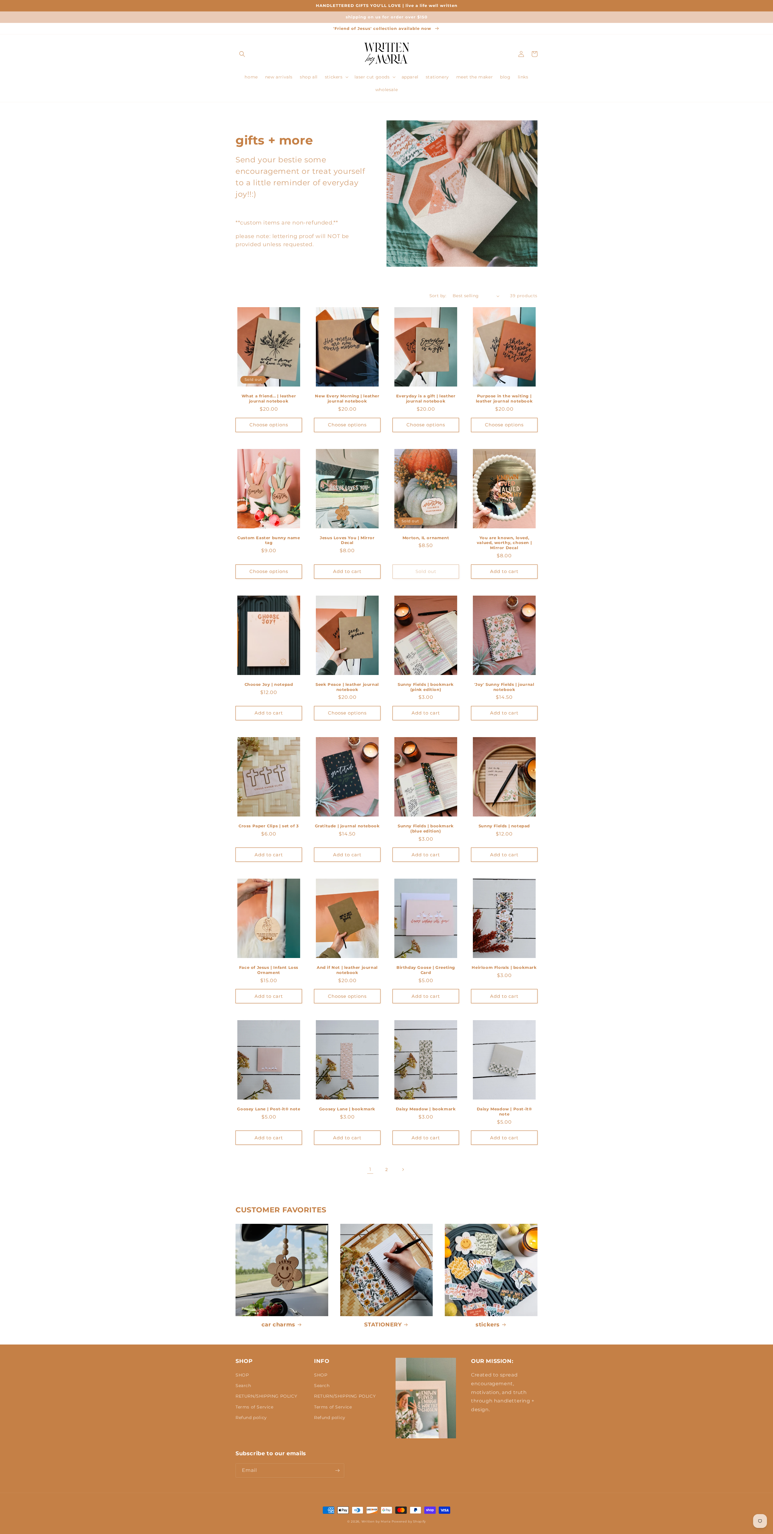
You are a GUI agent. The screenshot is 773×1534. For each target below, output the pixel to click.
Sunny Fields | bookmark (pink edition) (426, 687)
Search (243, 1385)
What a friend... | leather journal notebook (269, 398)
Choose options (268, 425)
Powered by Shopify (409, 1521)
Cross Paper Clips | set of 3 (269, 825)
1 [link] (370, 1169)
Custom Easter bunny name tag (268, 540)
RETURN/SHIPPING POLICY (266, 1396)
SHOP (242, 1375)
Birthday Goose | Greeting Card (425, 970)
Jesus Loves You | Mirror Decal (347, 540)
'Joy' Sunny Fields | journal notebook (504, 687)
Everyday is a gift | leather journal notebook (426, 398)
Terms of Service (255, 1407)
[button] (242, 54)
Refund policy (251, 1417)
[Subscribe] (337, 1470)
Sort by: (438, 295)
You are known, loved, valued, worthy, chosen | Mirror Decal (504, 542)
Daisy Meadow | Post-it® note (504, 1111)
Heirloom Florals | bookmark (504, 967)
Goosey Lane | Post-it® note (268, 1108)
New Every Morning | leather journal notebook (347, 398)
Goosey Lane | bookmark (347, 1108)
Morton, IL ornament (426, 537)
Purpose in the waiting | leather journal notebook (504, 398)
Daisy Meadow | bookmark (426, 1108)
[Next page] (402, 1169)
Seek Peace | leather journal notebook (347, 687)
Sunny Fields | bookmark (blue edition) (426, 828)
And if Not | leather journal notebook (347, 970)
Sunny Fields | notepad (504, 825)
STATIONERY (383, 1324)
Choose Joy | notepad (269, 684)
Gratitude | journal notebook (347, 825)
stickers (488, 1324)
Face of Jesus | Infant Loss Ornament (268, 970)
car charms (278, 1324)
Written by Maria (376, 1521)
